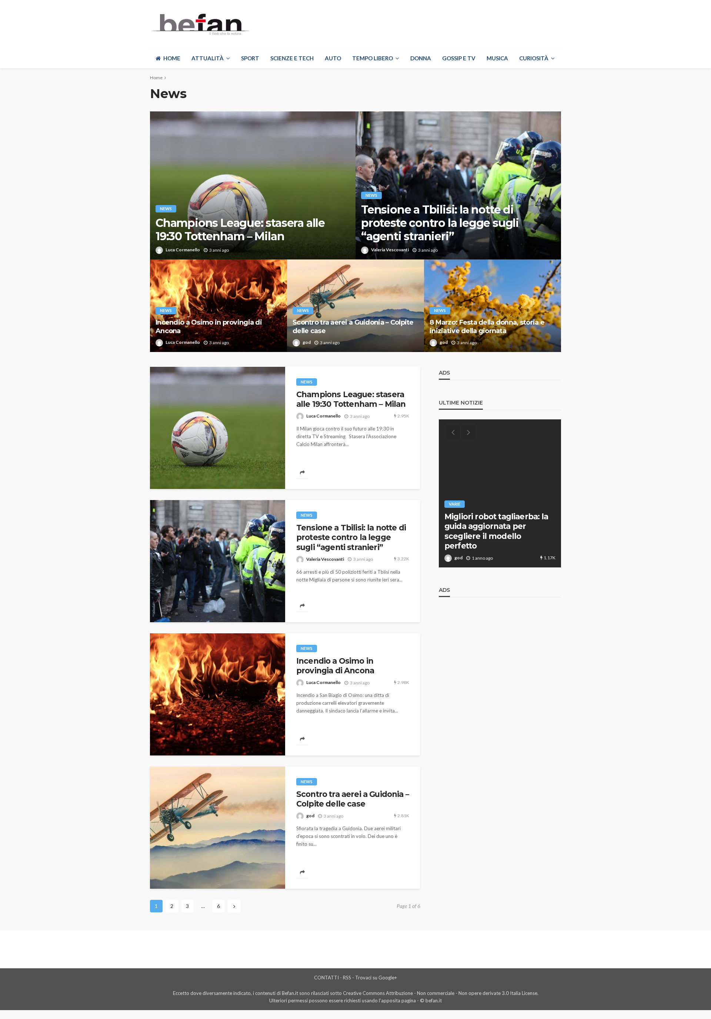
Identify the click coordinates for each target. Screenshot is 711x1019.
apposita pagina (398, 1000)
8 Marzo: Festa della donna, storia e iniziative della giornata (487, 326)
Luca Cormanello (183, 249)
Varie (454, 504)
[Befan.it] (200, 24)
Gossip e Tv (458, 58)
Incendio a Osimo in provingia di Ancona (209, 326)
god (307, 342)
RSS (347, 978)
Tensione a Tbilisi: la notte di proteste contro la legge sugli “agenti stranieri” (440, 223)
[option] (500, 493)
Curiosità (533, 58)
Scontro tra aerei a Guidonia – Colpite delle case (353, 326)
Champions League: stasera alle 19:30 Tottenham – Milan (240, 230)
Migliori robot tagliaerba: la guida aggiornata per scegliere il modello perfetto (496, 531)
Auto (333, 58)
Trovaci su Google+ (376, 978)
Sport (250, 58)
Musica (497, 58)
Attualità (207, 58)
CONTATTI (326, 978)
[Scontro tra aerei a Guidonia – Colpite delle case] (355, 305)
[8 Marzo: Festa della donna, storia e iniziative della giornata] (492, 305)
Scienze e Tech (292, 58)
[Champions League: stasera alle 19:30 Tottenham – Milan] (253, 185)
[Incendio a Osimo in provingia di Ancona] (218, 305)
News (166, 208)
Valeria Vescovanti (390, 249)
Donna (420, 58)
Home (171, 58)
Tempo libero (372, 58)
